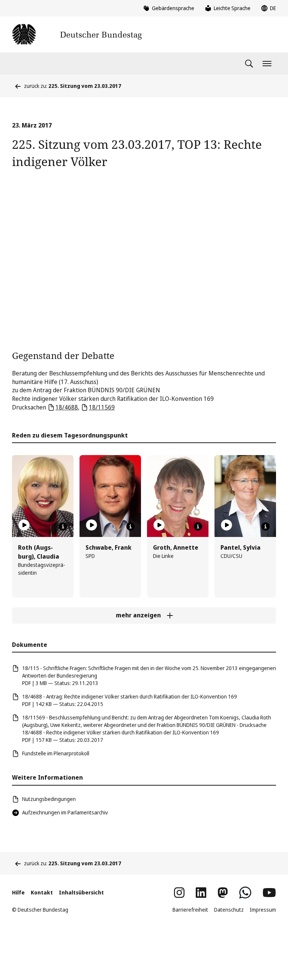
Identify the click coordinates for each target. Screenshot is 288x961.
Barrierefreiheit (190, 909)
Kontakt (42, 892)
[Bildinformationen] (63, 526)
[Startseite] (77, 34)
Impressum (263, 909)
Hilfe (18, 892)
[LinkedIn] (201, 893)
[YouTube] (269, 893)
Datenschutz (229, 909)
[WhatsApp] (245, 893)
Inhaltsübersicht (81, 892)
